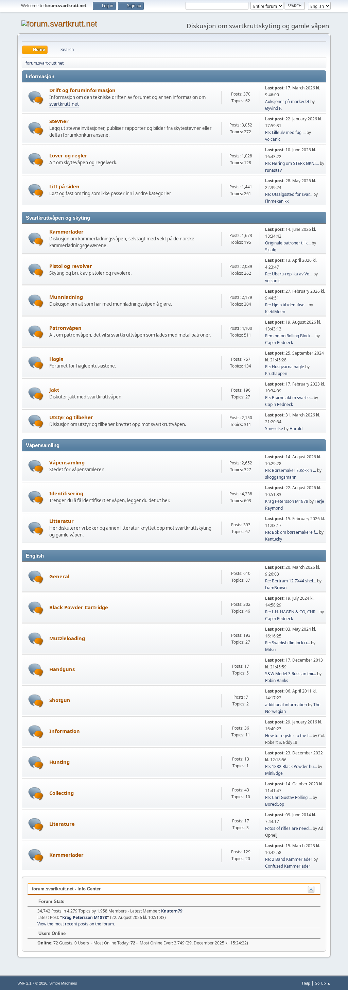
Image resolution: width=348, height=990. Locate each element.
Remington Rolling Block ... (289, 336)
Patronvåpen (65, 327)
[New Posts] (36, 97)
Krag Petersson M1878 (286, 501)
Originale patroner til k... (288, 243)
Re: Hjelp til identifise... (286, 305)
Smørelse (274, 428)
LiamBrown (275, 588)
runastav (273, 170)
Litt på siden (64, 186)
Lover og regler (68, 155)
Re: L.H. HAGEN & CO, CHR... (291, 612)
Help (306, 983)
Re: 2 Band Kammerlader (288, 859)
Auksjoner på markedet (287, 101)
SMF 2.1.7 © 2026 (32, 983)
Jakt (54, 389)
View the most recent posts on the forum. (76, 924)
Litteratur (61, 520)
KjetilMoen (275, 311)
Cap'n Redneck (279, 342)
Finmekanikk (277, 201)
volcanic (272, 139)
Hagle (56, 358)
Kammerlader (66, 231)
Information (64, 731)
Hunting (59, 761)
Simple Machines (63, 983)
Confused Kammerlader (287, 866)
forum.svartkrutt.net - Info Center (66, 888)
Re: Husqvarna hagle (284, 367)
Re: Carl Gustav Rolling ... (288, 797)
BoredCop (274, 804)
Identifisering (66, 493)
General (59, 576)
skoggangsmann (280, 477)
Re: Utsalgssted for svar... (288, 194)
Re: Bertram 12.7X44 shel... (290, 581)
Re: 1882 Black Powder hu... (291, 766)
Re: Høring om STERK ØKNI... (292, 163)
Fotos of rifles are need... (288, 828)
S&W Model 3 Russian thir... (290, 674)
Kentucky (273, 539)
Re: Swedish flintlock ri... (287, 643)
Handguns (62, 669)
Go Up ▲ (323, 983)
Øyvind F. (273, 108)
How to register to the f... (288, 735)
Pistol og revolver (70, 265)
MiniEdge (274, 773)
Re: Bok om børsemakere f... (291, 532)
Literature (62, 823)
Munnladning (66, 296)
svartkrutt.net (64, 104)
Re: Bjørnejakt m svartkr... (289, 397)
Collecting (61, 792)
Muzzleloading (67, 638)
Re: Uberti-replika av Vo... (288, 274)
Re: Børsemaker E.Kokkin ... (290, 470)
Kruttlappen (276, 373)
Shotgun (59, 700)
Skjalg (270, 250)
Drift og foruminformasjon (82, 90)
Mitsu (270, 649)
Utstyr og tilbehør (71, 417)
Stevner (59, 121)
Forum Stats (50, 901)
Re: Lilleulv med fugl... (285, 132)
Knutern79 (171, 911)
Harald (296, 428)
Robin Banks (276, 680)
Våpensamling (67, 462)
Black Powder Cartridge (78, 607)
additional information (286, 704)
